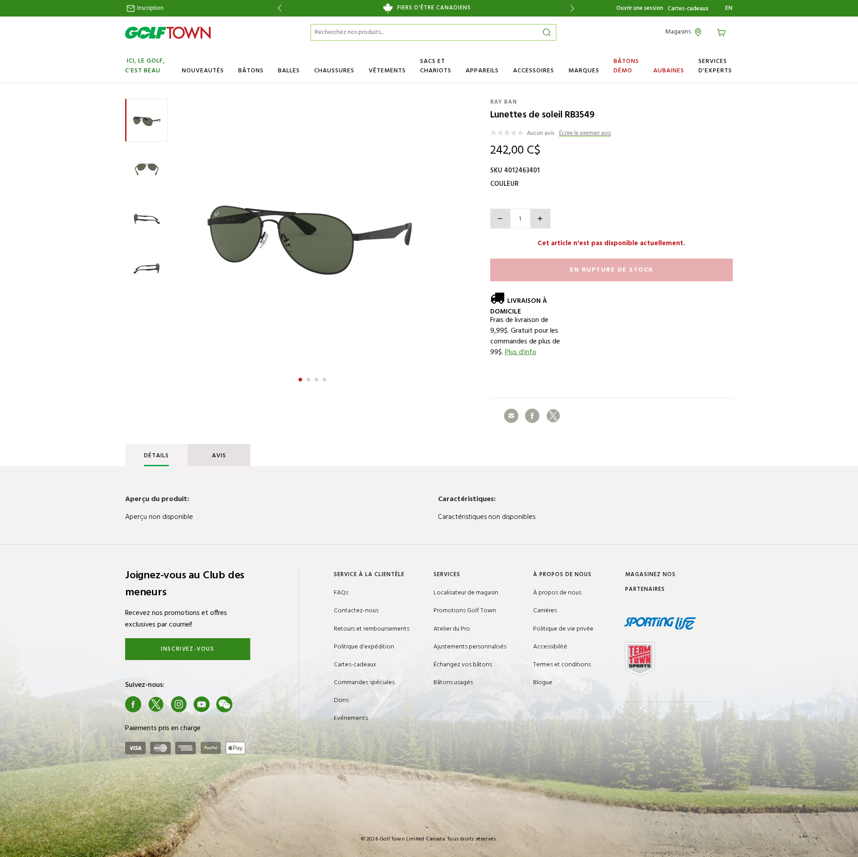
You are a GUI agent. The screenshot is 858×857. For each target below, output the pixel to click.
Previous (278, 8)
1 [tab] (301, 378)
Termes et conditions (562, 665)
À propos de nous (557, 593)
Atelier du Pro (451, 629)
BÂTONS (251, 71)
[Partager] (511, 416)
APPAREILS (482, 71)
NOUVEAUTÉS (203, 71)
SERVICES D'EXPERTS (715, 66)
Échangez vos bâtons (462, 665)
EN (729, 8)
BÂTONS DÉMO (626, 66)
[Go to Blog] (247, 704)
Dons (341, 700)
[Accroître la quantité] (540, 219)
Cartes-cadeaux (688, 9)
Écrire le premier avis (585, 134)
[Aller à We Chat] (224, 704)
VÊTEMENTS (387, 71)
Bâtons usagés (453, 682)
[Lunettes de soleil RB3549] (312, 232)
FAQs (341, 593)
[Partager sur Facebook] (532, 416)
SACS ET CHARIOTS (435, 66)
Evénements (351, 718)
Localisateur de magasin (465, 593)
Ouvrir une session (639, 8)
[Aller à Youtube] (201, 704)
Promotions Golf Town (464, 611)
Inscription (150, 8)
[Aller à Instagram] (179, 704)
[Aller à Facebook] (133, 704)
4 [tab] (325, 378)
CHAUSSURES (334, 71)
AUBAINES (668, 71)
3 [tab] (317, 378)
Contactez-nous (356, 611)
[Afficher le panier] (722, 32)
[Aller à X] (156, 704)
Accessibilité (550, 647)
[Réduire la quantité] (500, 219)
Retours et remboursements (371, 629)
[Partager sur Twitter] (553, 416)
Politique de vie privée (563, 629)
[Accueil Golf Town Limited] (168, 32)
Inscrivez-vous (187, 649)
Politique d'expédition (364, 647)
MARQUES (583, 71)
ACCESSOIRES (533, 71)
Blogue (542, 682)
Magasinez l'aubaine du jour (426, 8)
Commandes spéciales (364, 682)
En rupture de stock (611, 270)
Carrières (545, 611)
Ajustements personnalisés (469, 647)
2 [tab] (309, 378)
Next (574, 8)
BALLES (289, 71)
